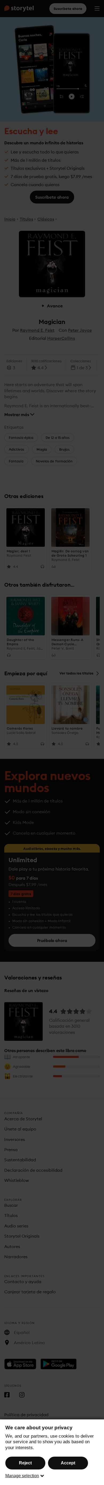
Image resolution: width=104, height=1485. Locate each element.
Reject (25, 1463)
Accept (68, 1463)
